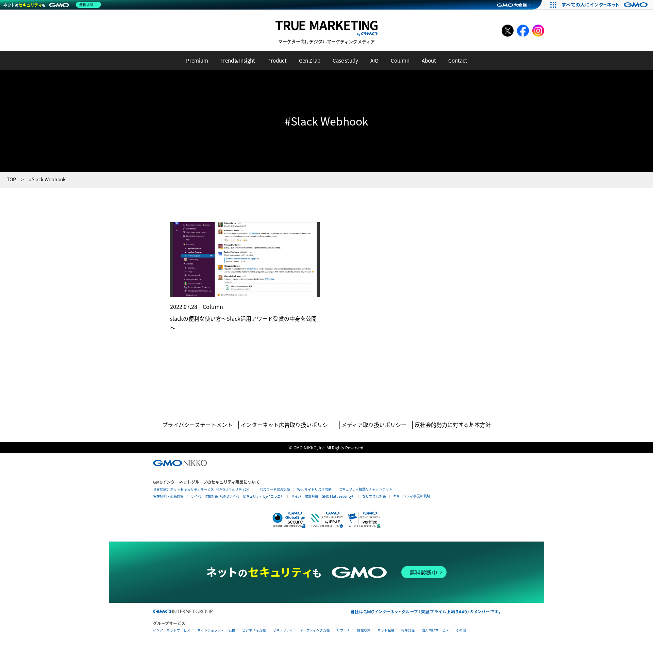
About (429, 60)
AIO (374, 60)
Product (277, 60)
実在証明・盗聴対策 (168, 496)
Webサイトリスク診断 (314, 489)
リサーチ (343, 630)
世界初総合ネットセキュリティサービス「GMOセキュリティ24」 (202, 489)
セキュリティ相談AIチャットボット (365, 489)
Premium (197, 60)
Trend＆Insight (237, 60)
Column (400, 60)
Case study (345, 60)
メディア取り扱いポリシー (373, 424)
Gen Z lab (309, 60)
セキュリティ (283, 630)
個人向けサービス (435, 630)
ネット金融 (386, 630)
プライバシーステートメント (197, 424)
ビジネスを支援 (254, 630)
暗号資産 (408, 630)
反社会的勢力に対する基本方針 (453, 424)
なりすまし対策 (374, 496)
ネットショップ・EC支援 (216, 630)
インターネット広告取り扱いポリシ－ (287, 424)
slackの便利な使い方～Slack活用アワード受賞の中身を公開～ (243, 323)
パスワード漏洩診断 (274, 489)
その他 (461, 630)
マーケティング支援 (315, 630)
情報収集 (364, 630)
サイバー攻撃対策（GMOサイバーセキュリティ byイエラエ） (237, 496)
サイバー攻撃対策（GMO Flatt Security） (323, 496)
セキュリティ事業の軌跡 (411, 495)
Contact (457, 60)
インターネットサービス (171, 630)
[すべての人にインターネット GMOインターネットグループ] (605, 5)
